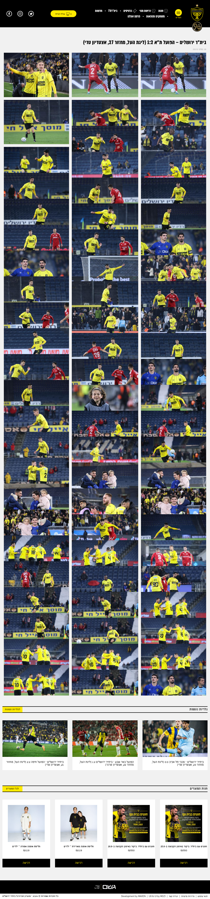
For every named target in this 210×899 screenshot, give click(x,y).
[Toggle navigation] (178, 12)
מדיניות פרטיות (187, 896)
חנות (160, 11)
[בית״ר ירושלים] (197, 17)
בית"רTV (112, 11)
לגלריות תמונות (12, 709)
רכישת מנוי (145, 11)
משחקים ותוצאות (155, 16)
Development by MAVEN (133, 896)
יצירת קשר (173, 896)
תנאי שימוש (203, 896)
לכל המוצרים (12, 788)
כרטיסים (127, 11)
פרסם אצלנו (134, 16)
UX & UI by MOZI (157, 896)
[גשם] (105, 887)
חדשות (98, 11)
